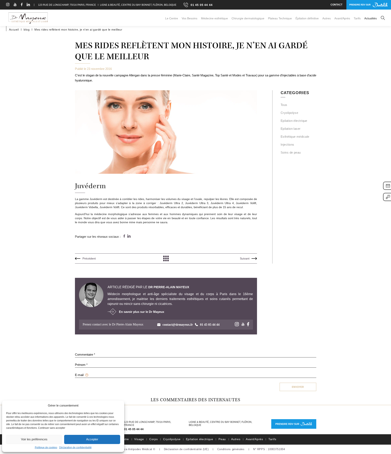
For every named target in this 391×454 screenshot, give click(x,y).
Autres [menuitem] (326, 18)
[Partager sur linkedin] (129, 236)
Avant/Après (254, 439)
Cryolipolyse (289, 112)
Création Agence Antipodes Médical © (130, 449)
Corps (153, 439)
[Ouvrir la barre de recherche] (383, 18)
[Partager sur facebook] (124, 236)
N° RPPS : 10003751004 (269, 449)
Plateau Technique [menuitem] (280, 18)
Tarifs (272, 439)
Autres (235, 439)
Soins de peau (291, 152)
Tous (284, 105)
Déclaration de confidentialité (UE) (186, 449)
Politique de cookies (46, 447)
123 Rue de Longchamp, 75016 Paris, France (67, 5)
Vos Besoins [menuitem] (189, 18)
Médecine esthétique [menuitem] (214, 18)
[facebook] (22, 5)
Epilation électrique (294, 120)
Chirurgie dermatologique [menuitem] (248, 18)
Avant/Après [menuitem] (342, 18)
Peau (222, 439)
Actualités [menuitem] (370, 18)
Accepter (92, 439)
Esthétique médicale (295, 136)
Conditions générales (231, 449)
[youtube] (15, 5)
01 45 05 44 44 (134, 429)
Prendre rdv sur (287, 424)
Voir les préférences (34, 439)
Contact (336, 4)
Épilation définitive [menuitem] (307, 18)
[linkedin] (28, 5)
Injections (287, 144)
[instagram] (7, 5)
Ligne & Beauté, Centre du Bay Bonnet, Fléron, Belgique (137, 5)
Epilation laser (291, 128)
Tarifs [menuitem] (357, 18)
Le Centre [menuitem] (171, 18)
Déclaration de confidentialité (75, 447)
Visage (139, 439)
